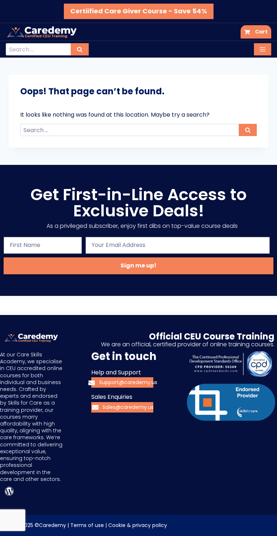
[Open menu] (262, 49)
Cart (261, 31)
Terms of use (87, 525)
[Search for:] (47, 49)
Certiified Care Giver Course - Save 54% (138, 10)
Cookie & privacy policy (137, 525)
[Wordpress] (9, 491)
